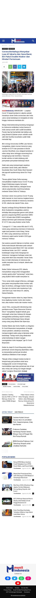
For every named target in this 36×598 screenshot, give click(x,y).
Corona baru (11, 384)
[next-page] (6, 451)
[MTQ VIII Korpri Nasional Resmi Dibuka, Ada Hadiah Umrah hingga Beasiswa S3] (7, 501)
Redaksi (17, 588)
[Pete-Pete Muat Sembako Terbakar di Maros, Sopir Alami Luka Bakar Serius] (7, 512)
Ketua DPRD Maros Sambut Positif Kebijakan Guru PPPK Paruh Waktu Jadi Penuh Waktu (23, 464)
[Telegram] (24, 67)
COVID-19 (11, 45)
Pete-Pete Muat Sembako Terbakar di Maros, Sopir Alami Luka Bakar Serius (23, 512)
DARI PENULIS (19, 412)
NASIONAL (11, 48)
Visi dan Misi (24, 588)
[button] (3, 41)
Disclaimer (27, 592)
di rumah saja (21, 384)
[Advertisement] (18, 19)
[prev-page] (3, 451)
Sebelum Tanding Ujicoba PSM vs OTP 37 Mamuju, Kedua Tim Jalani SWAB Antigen (9, 398)
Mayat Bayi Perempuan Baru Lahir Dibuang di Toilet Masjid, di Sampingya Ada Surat (23, 475)
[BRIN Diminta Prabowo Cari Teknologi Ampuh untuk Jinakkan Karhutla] (7, 443)
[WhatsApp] (10, 67)
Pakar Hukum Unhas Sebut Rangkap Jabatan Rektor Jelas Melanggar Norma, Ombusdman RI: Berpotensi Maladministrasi (26, 400)
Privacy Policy (7, 590)
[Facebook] (15, 67)
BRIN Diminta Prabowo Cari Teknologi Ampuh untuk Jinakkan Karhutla (23, 443)
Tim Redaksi (17, 468)
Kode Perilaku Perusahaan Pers (22, 590)
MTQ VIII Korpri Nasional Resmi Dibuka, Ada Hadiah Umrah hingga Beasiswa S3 (23, 500)
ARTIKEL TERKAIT (7, 412)
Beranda (4, 45)
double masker (7, 386)
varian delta (16, 386)
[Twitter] (20, 67)
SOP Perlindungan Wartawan (14, 592)
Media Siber (9, 588)
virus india (25, 386)
